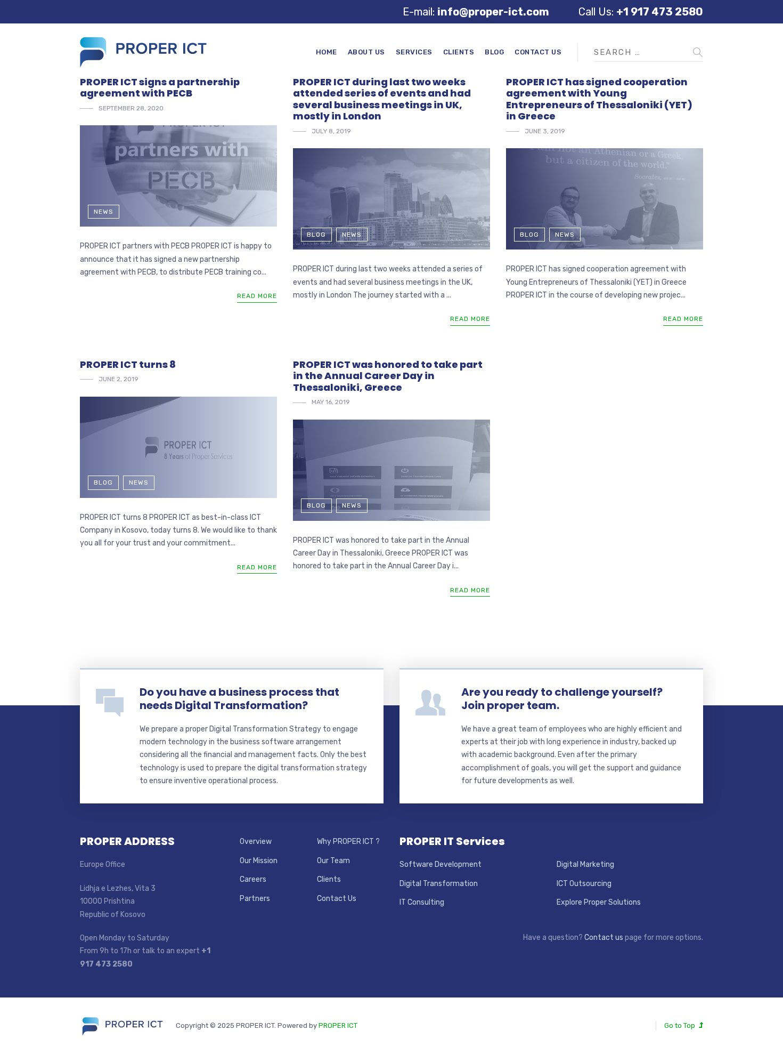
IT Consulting (421, 902)
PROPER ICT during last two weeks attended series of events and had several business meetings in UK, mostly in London (382, 99)
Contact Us (538, 52)
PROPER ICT (338, 1025)
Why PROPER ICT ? (348, 841)
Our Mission (259, 860)
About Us (366, 52)
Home (326, 52)
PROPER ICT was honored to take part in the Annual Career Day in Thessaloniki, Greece (388, 376)
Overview (256, 841)
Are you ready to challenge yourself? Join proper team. (562, 699)
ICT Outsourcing (584, 883)
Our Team (333, 860)
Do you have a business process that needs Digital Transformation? (239, 699)
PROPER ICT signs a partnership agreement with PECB (160, 87)
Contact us (603, 937)
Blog (494, 52)
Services (414, 52)
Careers (253, 879)
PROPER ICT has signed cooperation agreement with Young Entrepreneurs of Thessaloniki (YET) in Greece (599, 99)
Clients (459, 52)
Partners (255, 898)
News (103, 211)
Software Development (440, 864)
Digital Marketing (585, 864)
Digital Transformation (438, 883)
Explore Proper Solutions (599, 902)
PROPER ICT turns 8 (128, 364)
